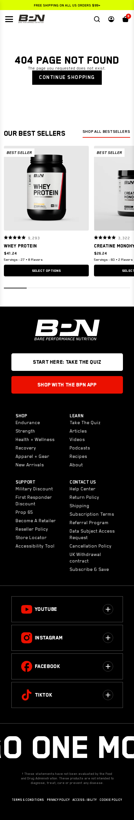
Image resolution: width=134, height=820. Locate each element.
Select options (46, 270)
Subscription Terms (92, 514)
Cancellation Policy (91, 546)
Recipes (78, 456)
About (76, 464)
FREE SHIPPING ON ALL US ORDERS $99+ (67, 5)
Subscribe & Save (89, 569)
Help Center (83, 488)
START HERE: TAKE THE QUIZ (67, 362)
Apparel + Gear (32, 456)
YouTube (46, 609)
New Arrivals (30, 464)
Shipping (79, 505)
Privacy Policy (58, 799)
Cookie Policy (111, 799)
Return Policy (84, 497)
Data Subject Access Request (92, 534)
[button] (11, 188)
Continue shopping (67, 77)
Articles (78, 431)
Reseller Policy (32, 529)
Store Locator (31, 537)
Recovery (26, 447)
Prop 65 (24, 512)
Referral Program (89, 522)
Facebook (47, 666)
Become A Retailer (36, 520)
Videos (77, 439)
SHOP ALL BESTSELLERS (106, 131)
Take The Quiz (85, 422)
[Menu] (9, 19)
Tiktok (43, 695)
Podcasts (80, 447)
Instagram (49, 638)
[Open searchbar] (97, 19)
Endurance (28, 422)
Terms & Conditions (28, 799)
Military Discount (34, 488)
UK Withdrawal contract (85, 557)
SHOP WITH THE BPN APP (66, 385)
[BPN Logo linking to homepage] (31, 19)
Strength (25, 431)
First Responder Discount (34, 500)
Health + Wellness (35, 439)
